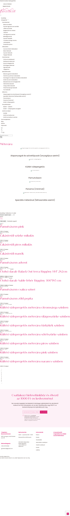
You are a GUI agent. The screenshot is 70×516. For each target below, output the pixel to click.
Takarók (5, 32)
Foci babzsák (6, 90)
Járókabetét (6, 42)
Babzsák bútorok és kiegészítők (11, 82)
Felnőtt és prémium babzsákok (11, 76)
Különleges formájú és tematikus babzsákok (15, 78)
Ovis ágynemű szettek (9, 34)
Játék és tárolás (7, 28)
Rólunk (3, 123)
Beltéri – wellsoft (7, 107)
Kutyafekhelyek (6, 104)
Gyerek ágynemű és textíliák (11, 26)
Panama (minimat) (8, 100)
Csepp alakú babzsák (9, 86)
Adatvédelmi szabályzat (41, 442)
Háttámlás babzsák (8, 84)
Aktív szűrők (3, 221)
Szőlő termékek (6, 111)
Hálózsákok (5, 46)
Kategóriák (4, 20)
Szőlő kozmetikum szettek (10, 117)
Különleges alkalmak (8, 65)
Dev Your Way (27, 458)
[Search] (1, 137)
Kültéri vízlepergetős (8, 102)
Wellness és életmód (8, 61)
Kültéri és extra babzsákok (10, 80)
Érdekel (6, 231)
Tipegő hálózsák (7, 55)
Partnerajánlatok (5, 119)
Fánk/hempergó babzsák (10, 88)
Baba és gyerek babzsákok (10, 74)
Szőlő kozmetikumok (8, 115)
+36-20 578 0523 (5, 446)
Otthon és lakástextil (8, 59)
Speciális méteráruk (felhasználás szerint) (14, 96)
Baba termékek (7, 24)
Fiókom (37, 434)
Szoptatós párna (7, 44)
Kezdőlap (3, 18)
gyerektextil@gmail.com (7, 448)
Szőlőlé (5, 113)
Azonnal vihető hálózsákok (10, 49)
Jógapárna (6, 69)
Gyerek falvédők (7, 38)
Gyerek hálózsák (7, 53)
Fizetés (37, 437)
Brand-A (11, 458)
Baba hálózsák (7, 51)
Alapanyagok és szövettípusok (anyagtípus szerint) (17, 94)
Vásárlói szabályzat (40, 445)
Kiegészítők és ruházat (9, 30)
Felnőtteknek (5, 57)
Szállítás (38, 450)
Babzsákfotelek (6, 71)
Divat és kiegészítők (8, 63)
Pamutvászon (7, 98)
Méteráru (4, 92)
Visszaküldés (39, 440)
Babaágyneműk (7, 36)
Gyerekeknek (5, 22)
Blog (2, 121)
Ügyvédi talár (6, 67)
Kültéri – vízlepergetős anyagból (12, 109)
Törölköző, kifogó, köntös (10, 40)
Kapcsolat (4, 125)
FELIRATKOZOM (44, 412)
